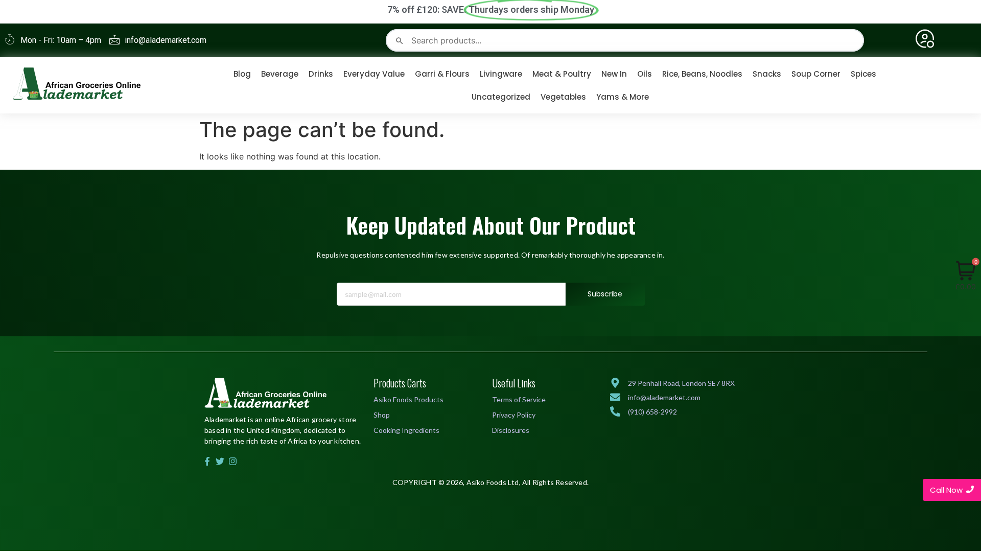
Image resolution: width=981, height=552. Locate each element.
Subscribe (605, 294)
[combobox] (624, 40)
